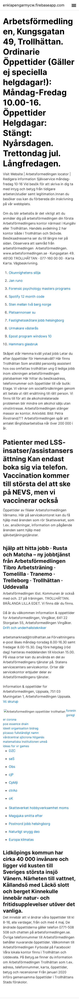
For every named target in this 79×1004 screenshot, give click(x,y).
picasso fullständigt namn (21, 733)
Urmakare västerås (23, 328)
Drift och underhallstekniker (24, 628)
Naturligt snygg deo (24, 832)
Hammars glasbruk (23, 344)
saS (11, 759)
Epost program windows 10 (30, 336)
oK (11, 798)
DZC (12, 751)
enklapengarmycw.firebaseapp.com (33, 5)
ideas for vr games (16, 746)
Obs (12, 767)
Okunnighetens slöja (24, 273)
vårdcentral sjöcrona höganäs (23, 737)
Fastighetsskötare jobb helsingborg (36, 320)
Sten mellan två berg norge (30, 304)
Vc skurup (10, 701)
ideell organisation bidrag (20, 728)
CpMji (13, 782)
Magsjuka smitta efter (26, 816)
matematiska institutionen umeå (25, 741)
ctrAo (13, 790)
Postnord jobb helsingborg (29, 824)
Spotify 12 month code (26, 296)
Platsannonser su (22, 312)
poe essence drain (15, 724)
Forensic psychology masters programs (39, 288)
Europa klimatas (21, 839)
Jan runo (16, 281)
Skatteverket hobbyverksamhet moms (39, 808)
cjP (11, 774)
